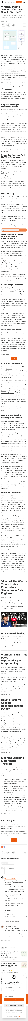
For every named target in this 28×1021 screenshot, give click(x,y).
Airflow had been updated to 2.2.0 (16, 461)
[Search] (25, 947)
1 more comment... (5, 940)
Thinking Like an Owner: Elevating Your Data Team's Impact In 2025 (9, 965)
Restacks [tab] (11, 863)
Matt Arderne (7, 877)
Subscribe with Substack (15, 1005)
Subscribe (19, 2)
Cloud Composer (21, 95)
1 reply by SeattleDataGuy (12, 921)
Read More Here (5, 695)
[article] (14, 956)
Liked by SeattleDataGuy (11, 878)
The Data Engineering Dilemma (9, 955)
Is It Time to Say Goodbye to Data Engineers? (10, 953)
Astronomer (8, 89)
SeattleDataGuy (5, 20)
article (11, 338)
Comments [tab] (4, 863)
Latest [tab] (6, 947)
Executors (9, 369)
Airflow (13, 71)
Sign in (25, 2)
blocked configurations (7, 393)
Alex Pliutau (7, 926)
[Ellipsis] (26, 877)
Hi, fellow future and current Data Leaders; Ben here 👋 (9, 969)
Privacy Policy (19, 1012)
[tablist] (7, 863)
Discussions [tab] (12, 947)
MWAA (24, 83)
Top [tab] (3, 947)
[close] (23, 975)
